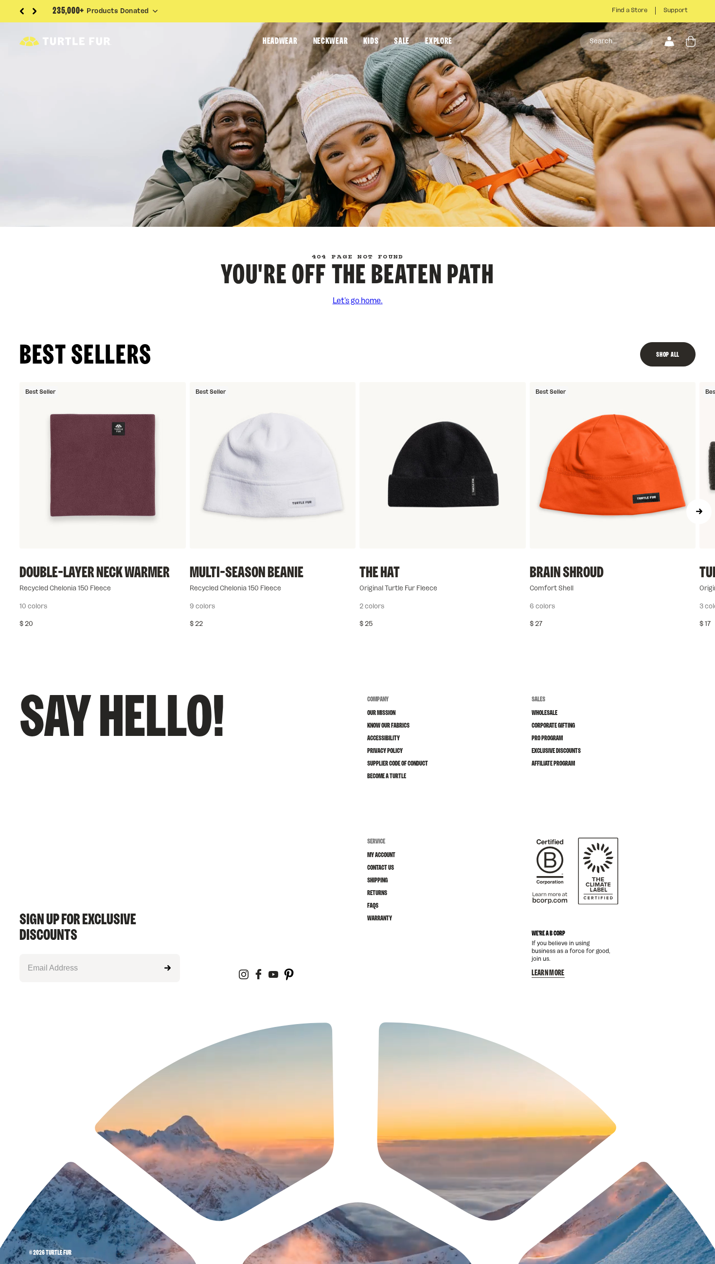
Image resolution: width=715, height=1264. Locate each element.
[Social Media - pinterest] (289, 975)
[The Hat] (442, 465)
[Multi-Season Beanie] (273, 465)
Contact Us (380, 867)
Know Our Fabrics (388, 725)
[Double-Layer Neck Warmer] (102, 465)
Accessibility (383, 738)
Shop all (667, 354)
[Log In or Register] (669, 41)
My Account (381, 855)
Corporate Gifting (553, 725)
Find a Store (629, 10)
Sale (402, 41)
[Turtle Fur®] (87, 41)
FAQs (372, 905)
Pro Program (547, 738)
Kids (370, 41)
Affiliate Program (553, 763)
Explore (438, 41)
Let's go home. (358, 301)
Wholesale (544, 713)
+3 (306, 606)
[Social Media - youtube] (273, 975)
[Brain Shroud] (613, 465)
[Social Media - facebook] (258, 975)
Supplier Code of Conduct (397, 763)
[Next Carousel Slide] (34, 11)
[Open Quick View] (171, 534)
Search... (603, 41)
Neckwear (330, 41)
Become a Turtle (386, 776)
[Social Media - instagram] (244, 975)
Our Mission (381, 713)
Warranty (379, 918)
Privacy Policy (385, 751)
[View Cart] (691, 41)
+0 (646, 606)
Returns (377, 893)
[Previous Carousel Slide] (21, 11)
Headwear (280, 41)
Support (675, 10)
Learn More (548, 973)
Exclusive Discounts (556, 751)
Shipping (377, 880)
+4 (135, 606)
